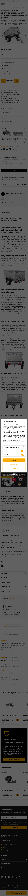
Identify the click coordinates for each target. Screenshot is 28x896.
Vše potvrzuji (14, 460)
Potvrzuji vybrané (14, 464)
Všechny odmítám (14, 468)
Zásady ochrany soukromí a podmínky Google (15, 435)
